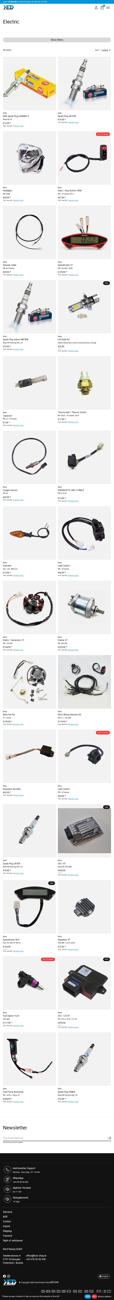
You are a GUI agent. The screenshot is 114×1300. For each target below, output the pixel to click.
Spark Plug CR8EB (66, 1092)
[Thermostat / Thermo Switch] (84, 383)
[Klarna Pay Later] (86, 1292)
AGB (5, 1217)
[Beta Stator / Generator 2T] (29, 607)
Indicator (7, 565)
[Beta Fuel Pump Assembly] (29, 1059)
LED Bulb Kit (63, 339)
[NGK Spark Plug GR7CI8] (84, 83)
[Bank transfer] (43, 1292)
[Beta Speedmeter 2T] (84, 232)
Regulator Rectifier (12, 789)
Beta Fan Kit (9, 714)
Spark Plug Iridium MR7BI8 (15, 339)
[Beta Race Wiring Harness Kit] (84, 682)
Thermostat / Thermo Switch (72, 412)
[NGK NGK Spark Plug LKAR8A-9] (29, 83)
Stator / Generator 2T (13, 640)
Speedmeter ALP (11, 939)
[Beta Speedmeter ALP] (29, 907)
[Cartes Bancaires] (109, 1292)
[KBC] (99, 1292)
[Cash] (48, 1292)
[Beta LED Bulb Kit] (84, 307)
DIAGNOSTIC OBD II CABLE (71, 490)
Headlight (7, 190)
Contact (7, 1221)
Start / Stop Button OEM (69, 190)
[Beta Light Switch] (84, 533)
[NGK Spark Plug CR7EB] (29, 830)
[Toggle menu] (108, 8)
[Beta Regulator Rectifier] (29, 756)
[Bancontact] (91, 1292)
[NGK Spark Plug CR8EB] (84, 1059)
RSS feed (54, 1282)
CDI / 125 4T (64, 1015)
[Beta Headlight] (29, 158)
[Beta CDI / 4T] (84, 830)
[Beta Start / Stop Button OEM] (84, 158)
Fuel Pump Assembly (13, 1092)
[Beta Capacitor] (29, 383)
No (94, 1296)
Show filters (57, 40)
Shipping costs (18, 126)
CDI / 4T (62, 863)
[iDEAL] (69, 1292)
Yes (87, 1296)
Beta (5, 187)
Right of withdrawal (13, 1240)
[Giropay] (104, 1292)
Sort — (98, 50)
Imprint (6, 1226)
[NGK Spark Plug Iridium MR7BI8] (29, 307)
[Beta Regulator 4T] (84, 907)
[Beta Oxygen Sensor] (29, 457)
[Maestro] (75, 1292)
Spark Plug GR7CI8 (67, 116)
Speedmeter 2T (65, 265)
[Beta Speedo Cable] (29, 232)
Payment (7, 1236)
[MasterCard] (53, 1292)
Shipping (7, 1231)
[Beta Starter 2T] (84, 607)
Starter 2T (63, 640)
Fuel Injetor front (11, 1015)
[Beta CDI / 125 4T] (84, 983)
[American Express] (80, 1292)
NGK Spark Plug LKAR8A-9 (16, 116)
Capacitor (7, 415)
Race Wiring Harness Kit (69, 714)
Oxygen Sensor (10, 490)
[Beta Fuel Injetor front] (29, 983)
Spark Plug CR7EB (11, 863)
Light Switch (64, 565)
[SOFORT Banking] (64, 1292)
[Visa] (59, 1292)
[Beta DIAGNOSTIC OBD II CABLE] (84, 457)
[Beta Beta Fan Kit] (29, 682)
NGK (5, 113)
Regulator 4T (64, 939)
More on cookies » (104, 1296)
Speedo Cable (9, 265)
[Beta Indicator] (29, 533)
